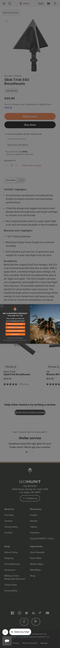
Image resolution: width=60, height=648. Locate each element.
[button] (15, 324)
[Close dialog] (2, 306)
